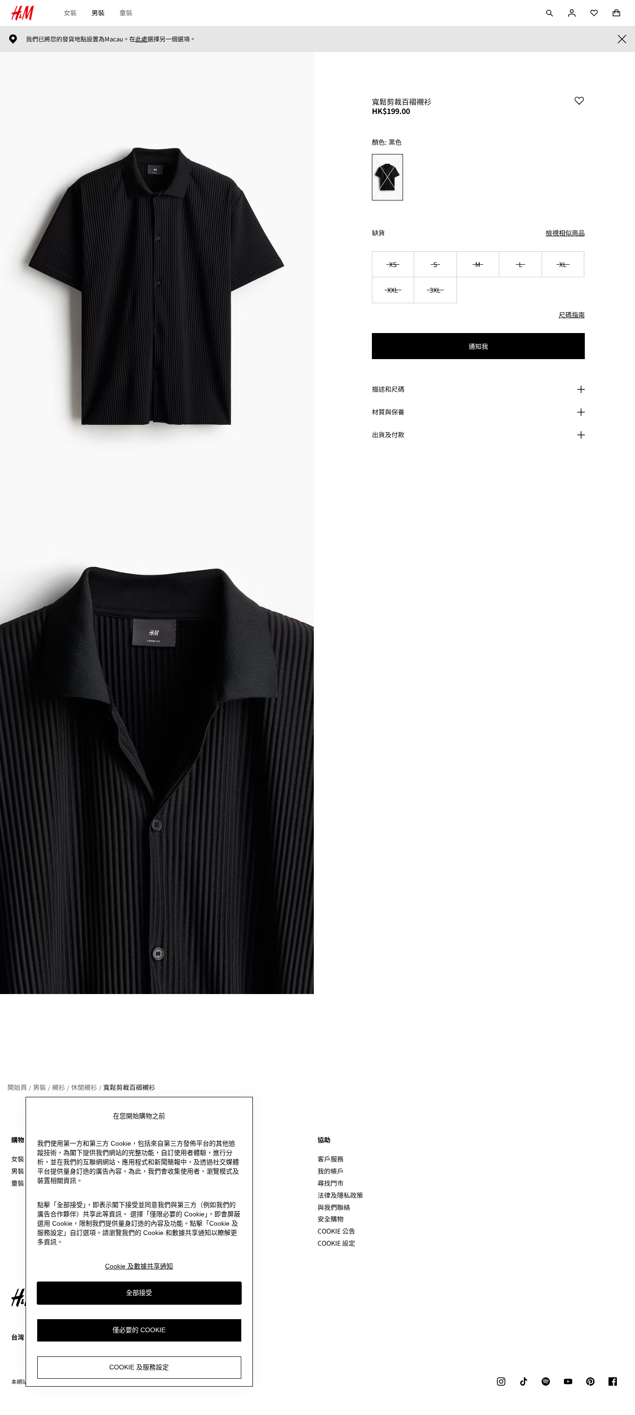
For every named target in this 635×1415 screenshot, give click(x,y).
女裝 (70, 12)
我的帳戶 (331, 1170)
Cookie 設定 (336, 1243)
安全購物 (331, 1218)
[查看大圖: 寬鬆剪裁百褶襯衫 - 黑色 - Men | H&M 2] (157, 759)
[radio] (387, 177)
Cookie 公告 (336, 1230)
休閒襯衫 (84, 1087)
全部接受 (139, 1293)
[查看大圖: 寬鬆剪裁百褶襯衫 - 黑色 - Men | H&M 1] (157, 287)
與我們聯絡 (334, 1207)
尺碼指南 (572, 314)
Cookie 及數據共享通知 (139, 1266)
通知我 (478, 346)
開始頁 (17, 1087)
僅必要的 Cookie (138, 1330)
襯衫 (58, 1087)
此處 (141, 39)
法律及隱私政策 (340, 1195)
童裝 (125, 12)
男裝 (98, 12)
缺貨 (378, 233)
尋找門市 (331, 1183)
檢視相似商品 (565, 232)
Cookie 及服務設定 (139, 1367)
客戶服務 (331, 1158)
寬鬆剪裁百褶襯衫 (129, 1087)
